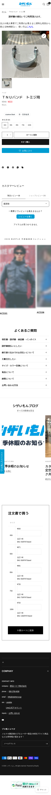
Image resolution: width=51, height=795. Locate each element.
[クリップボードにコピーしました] (22, 167)
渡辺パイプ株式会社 (18, 686)
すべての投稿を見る (25, 410)
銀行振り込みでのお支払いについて (18, 352)
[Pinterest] (13, 167)
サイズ (12, 523)
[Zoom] (44, 36)
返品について (8, 372)
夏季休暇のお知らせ (15, 466)
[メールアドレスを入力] (46, 744)
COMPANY (7, 671)
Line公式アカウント (14, 707)
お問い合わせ (14, 713)
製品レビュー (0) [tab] (13, 195)
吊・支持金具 (24, 114)
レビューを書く (25, 216)
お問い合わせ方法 (10, 385)
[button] (25, 150)
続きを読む (6, 471)
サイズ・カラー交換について (15, 365)
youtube (9, 702)
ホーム (4, 12)
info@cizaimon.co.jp (14, 697)
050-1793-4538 (14, 691)
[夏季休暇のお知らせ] (23, 436)
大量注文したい (9, 359)
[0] (47, 4)
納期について (8, 378)
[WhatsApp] (18, 167)
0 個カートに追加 (25, 630)
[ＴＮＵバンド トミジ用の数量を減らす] (4, 135)
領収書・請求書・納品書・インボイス (19, 339)
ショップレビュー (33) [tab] (37, 195)
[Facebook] (3, 167)
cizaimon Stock (10, 114)
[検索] (44, 4)
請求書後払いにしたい (12, 346)
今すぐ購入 (25, 142)
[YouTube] (4, 720)
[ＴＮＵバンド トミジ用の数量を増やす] (11, 135)
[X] (8, 167)
